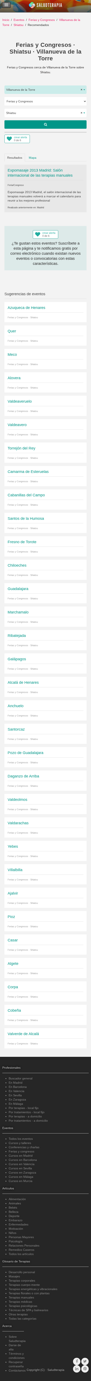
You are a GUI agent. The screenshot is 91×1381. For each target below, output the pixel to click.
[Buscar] (45, 124)
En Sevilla (15, 1095)
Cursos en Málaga (21, 1176)
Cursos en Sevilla (20, 1168)
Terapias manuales (21, 1297)
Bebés (13, 1207)
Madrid (40, 207)
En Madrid (15, 1082)
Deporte (14, 1216)
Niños (12, 1233)
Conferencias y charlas (24, 1147)
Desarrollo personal (22, 1272)
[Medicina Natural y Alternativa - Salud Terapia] (45, 6)
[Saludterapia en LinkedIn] (76, 1369)
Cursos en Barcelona (23, 1160)
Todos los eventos (21, 1138)
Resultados (14, 157)
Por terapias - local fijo (24, 1108)
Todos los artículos (21, 1254)
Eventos (19, 20)
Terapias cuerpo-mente (24, 1284)
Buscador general (20, 1078)
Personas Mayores (21, 1237)
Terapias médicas (20, 1301)
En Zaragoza (17, 1099)
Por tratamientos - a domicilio (28, 1120)
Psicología (15, 1241)
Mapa (32, 157)
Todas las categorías (22, 1318)
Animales (15, 1203)
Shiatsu (18, 25)
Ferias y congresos (21, 1151)
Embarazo (15, 1220)
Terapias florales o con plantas (29, 1293)
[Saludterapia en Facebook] (76, 1361)
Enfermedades (18, 1224)
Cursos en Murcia (20, 1181)
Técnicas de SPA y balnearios (28, 1310)
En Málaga (16, 1103)
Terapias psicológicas (23, 1306)
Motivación (16, 1228)
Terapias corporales (22, 1280)
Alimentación (17, 1199)
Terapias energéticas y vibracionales (33, 1289)
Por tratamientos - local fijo (26, 1112)
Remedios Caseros (21, 1249)
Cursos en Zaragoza (22, 1172)
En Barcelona (18, 1087)
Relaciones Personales (24, 1245)
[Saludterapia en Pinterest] (85, 1369)
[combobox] (45, 89)
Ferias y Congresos (42, 20)
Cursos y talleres (20, 1143)
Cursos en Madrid (21, 1155)
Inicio (5, 20)
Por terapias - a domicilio (25, 1116)
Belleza (13, 1211)
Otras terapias (18, 1314)
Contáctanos (17, 1370)
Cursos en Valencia (21, 1164)
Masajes (14, 1276)
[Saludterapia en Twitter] (85, 1361)
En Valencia (16, 1091)
